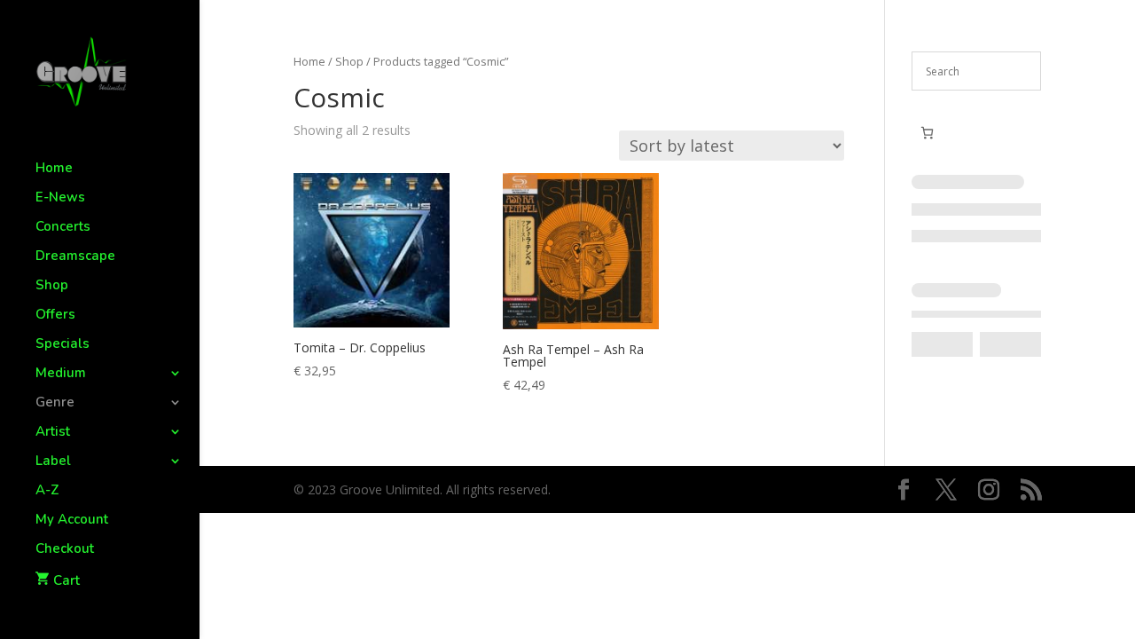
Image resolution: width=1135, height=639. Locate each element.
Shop (51, 286)
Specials (62, 344)
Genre (54, 403)
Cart (66, 580)
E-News (60, 198)
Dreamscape (75, 256)
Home (54, 169)
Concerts (62, 227)
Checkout (64, 549)
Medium (60, 374)
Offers (55, 315)
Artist (52, 432)
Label (53, 461)
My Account (71, 520)
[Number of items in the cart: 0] (927, 132)
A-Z (47, 491)
